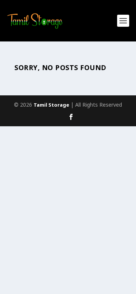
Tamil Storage (51, 106)
